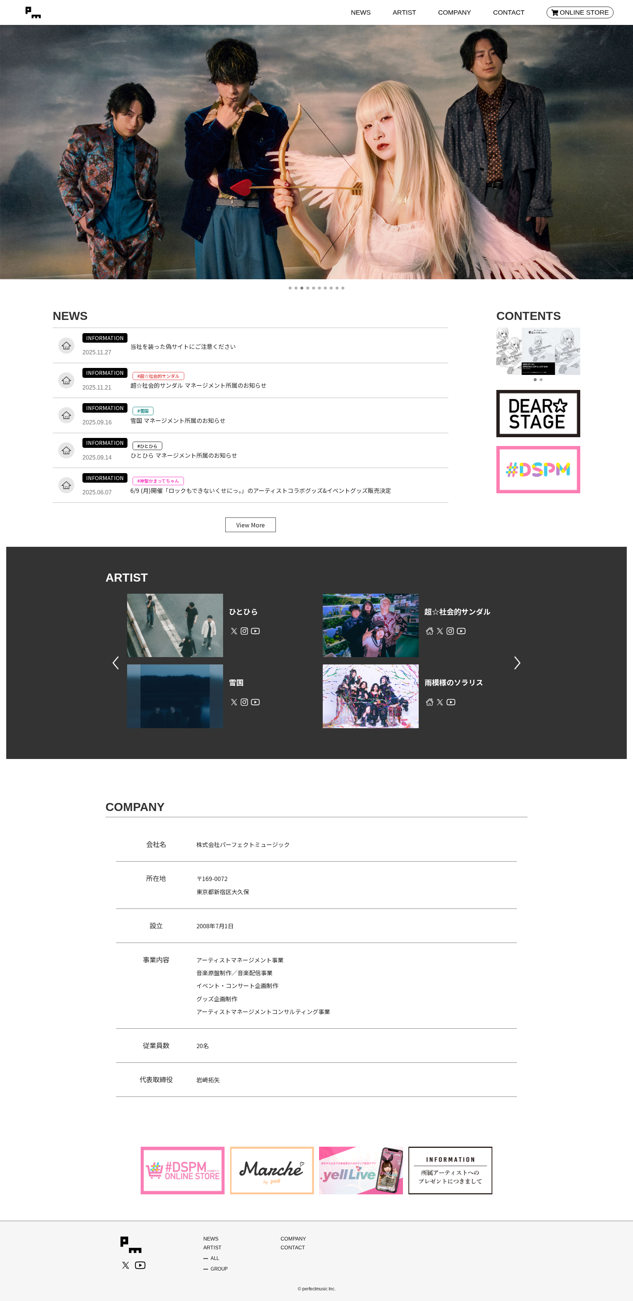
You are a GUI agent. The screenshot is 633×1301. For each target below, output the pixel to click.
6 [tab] (319, 288)
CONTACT (509, 12)
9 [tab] (337, 288)
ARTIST (404, 12)
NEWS (361, 12)
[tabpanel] (316, 183)
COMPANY (454, 12)
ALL (215, 1258)
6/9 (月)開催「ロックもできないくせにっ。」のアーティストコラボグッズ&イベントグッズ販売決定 (260, 490)
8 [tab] (331, 288)
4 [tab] (307, 288)
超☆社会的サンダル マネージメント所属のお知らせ (198, 385)
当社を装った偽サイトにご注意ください (183, 346)
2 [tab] (296, 288)
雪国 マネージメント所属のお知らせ (178, 420)
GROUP (219, 1269)
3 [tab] (301, 288)
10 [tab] (342, 288)
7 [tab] (325, 288)
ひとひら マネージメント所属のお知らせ (183, 455)
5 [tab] (313, 288)
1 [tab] (290, 288)
